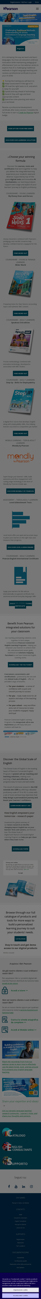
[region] (20, 1286)
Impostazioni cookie (20, 1290)
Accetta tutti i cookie (20, 1295)
